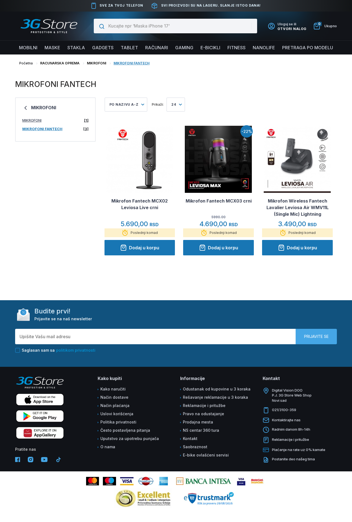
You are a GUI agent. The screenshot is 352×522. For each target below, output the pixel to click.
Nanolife (264, 47)
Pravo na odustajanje (203, 413)
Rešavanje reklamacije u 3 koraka (215, 397)
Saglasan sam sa (58, 350)
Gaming (184, 47)
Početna (26, 63)
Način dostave (114, 397)
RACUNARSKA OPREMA (59, 63)
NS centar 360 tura (201, 430)
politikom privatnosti (75, 350)
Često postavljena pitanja (125, 430)
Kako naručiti (113, 389)
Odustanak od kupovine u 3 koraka (217, 389)
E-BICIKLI (210, 47)
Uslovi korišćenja (116, 413)
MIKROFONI (96, 63)
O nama (107, 446)
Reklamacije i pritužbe (204, 405)
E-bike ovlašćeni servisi (206, 455)
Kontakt (190, 438)
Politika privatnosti (118, 422)
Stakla (76, 47)
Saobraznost (195, 446)
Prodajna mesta (198, 422)
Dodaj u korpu (144, 247)
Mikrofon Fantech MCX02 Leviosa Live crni (139, 204)
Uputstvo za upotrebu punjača (129, 438)
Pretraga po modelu (307, 47)
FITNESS (236, 47)
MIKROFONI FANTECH (132, 63)
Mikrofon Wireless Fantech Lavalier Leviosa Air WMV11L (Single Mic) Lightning (297, 207)
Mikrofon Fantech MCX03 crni (219, 201)
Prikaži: (158, 104)
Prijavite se (316, 336)
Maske (52, 47)
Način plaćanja (115, 405)
